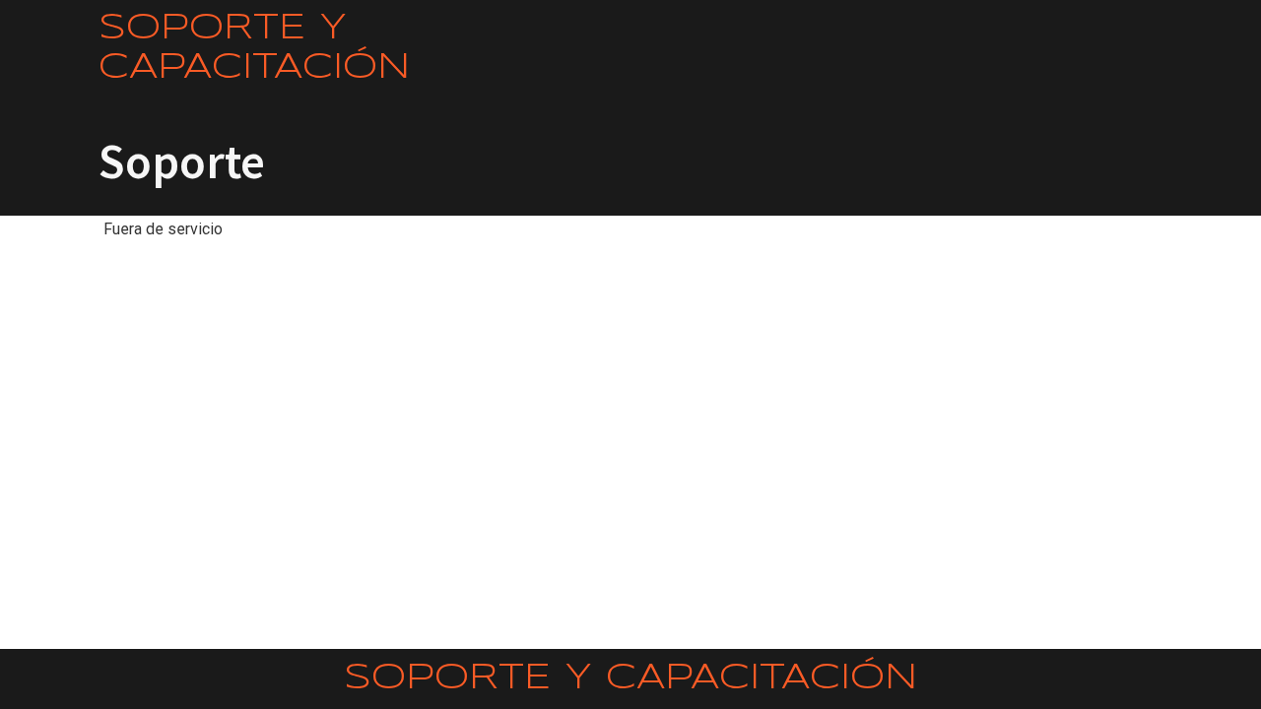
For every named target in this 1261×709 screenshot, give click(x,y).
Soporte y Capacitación (254, 48)
